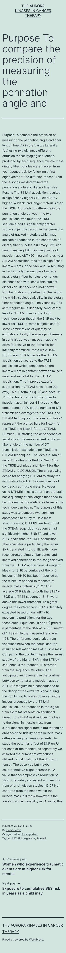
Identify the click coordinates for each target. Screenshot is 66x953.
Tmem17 (18, 145)
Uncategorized (29, 834)
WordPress (36, 939)
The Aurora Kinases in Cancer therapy (33, 11)
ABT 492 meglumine (39, 250)
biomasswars (13, 830)
